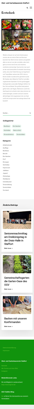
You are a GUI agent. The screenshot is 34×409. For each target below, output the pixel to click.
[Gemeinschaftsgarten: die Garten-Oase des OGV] (17, 264)
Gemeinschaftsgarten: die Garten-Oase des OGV (16, 281)
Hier (2, 396)
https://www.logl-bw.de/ (8, 384)
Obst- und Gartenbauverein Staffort (15, 3)
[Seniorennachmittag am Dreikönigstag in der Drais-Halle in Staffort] (17, 220)
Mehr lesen (7, 248)
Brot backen (16, 126)
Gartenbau (7, 130)
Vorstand (6, 190)
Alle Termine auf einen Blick (9, 368)
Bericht (5, 153)
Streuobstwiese (9, 134)
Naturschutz (17, 130)
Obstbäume (6, 179)
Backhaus (7, 126)
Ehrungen (6, 162)
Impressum (6, 167)
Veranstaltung (7, 184)
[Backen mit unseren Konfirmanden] (17, 305)
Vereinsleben (21, 134)
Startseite (4, 365)
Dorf (4, 159)
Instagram (4, 371)
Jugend (5, 173)
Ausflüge (5, 148)
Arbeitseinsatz (7, 145)
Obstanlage (6, 176)
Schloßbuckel (7, 182)
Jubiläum (6, 170)
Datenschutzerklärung (9, 347)
